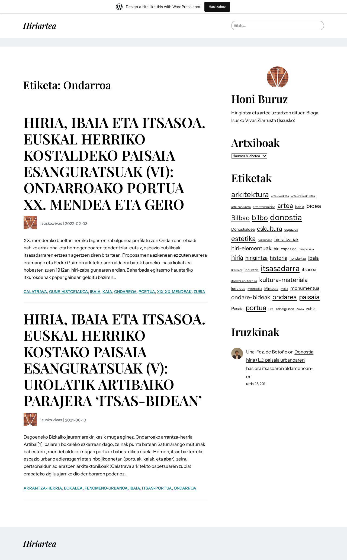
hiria (237, 257)
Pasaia (237, 308)
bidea (313, 205)
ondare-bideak (250, 297)
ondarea (284, 297)
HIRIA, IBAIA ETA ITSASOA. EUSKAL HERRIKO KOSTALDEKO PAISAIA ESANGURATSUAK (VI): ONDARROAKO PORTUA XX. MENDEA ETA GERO (114, 163)
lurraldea (238, 289)
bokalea (73, 488)
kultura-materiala (283, 280)
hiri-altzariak (286, 239)
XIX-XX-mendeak (174, 291)
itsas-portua (157, 488)
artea (285, 205)
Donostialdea (243, 229)
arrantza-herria (43, 488)
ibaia (95, 291)
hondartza (298, 258)
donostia (286, 217)
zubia (199, 291)
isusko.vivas (51, 223)
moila (284, 289)
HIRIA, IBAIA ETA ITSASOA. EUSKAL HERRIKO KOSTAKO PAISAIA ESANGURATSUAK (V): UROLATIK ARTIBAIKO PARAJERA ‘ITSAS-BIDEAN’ (114, 359)
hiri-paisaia (306, 249)
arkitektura (250, 194)
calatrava (35, 291)
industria (252, 270)
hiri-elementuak (251, 248)
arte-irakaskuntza (303, 196)
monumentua (304, 288)
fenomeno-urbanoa (106, 488)
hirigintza (256, 258)
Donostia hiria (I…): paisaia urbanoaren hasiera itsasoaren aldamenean (279, 360)
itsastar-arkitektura (244, 281)
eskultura (269, 228)
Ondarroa (125, 291)
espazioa (291, 229)
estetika (243, 238)
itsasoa (309, 269)
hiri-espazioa (285, 248)
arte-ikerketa (280, 196)
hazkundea (265, 240)
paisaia (309, 297)
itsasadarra (280, 268)
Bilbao (240, 218)
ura (271, 309)
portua (147, 291)
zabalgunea (285, 309)
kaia (107, 291)
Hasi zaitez (217, 7)
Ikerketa (236, 270)
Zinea (300, 309)
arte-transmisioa (264, 207)
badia (299, 207)
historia (278, 258)
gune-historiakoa (68, 291)
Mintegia (271, 289)
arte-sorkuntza (241, 207)
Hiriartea (39, 25)
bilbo (260, 217)
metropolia (255, 289)
